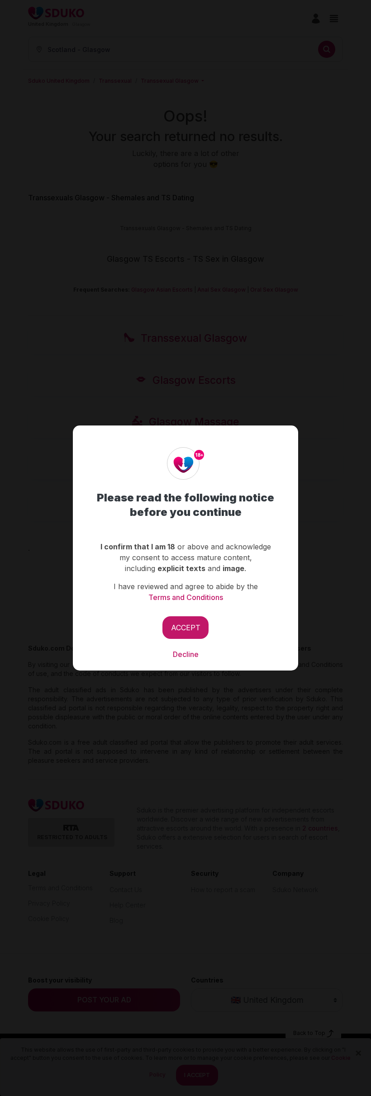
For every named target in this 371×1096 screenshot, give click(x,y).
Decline (186, 654)
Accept (185, 627)
